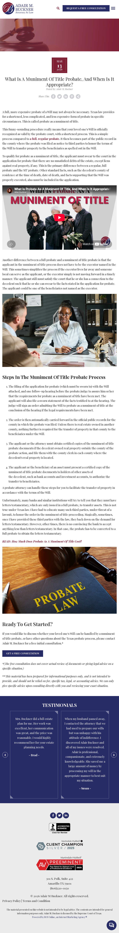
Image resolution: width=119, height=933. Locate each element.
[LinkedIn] (66, 815)
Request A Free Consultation (86, 8)
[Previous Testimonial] (5, 755)
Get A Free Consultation (22, 653)
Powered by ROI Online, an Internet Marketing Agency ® (59, 917)
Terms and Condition (36, 901)
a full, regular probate (44, 139)
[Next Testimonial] (114, 755)
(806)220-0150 (59, 888)
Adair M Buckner (51, 896)
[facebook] (53, 815)
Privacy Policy (11, 901)
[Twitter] (59, 815)
